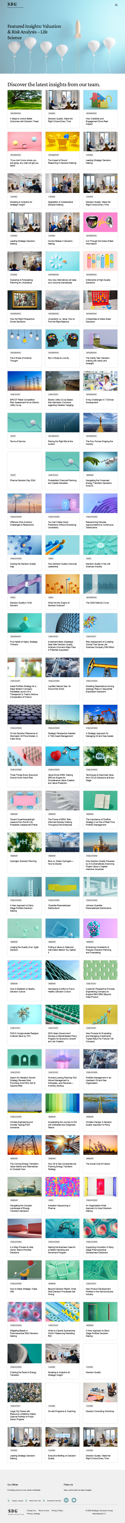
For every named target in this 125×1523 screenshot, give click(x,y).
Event (13, 436)
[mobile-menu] (114, 5)
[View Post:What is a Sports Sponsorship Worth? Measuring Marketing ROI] (63, 1312)
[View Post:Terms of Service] (25, 422)
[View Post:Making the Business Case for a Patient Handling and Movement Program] (63, 1228)
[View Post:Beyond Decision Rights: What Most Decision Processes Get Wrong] (63, 1270)
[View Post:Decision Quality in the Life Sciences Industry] (100, 545)
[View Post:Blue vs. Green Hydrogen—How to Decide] (63, 842)
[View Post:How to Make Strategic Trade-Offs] (25, 1270)
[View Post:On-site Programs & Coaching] (63, 1392)
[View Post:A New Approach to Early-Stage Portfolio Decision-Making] (25, 887)
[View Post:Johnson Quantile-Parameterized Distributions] (100, 887)
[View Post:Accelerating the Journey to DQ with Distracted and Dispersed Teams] (63, 1103)
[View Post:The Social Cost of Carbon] (100, 1145)
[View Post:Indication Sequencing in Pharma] (63, 1187)
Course (52, 113)
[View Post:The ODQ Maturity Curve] (100, 584)
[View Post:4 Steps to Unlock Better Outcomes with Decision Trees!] (25, 100)
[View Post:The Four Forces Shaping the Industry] (100, 422)
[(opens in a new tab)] (63, 100)
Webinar (89, 475)
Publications (16, 517)
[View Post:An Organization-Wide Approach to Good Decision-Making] (100, 1187)
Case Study (15, 394)
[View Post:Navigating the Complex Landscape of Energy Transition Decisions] (25, 1187)
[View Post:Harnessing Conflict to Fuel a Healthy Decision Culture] (63, 970)
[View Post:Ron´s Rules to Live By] (63, 339)
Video (51, 558)
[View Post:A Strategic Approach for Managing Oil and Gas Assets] (100, 714)
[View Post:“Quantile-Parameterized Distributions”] (63, 887)
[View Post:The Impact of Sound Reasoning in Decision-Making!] (63, 141)
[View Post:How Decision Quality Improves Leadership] (63, 545)
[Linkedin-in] (66, 1500)
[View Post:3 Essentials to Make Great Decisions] (100, 300)
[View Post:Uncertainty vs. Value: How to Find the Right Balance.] (63, 300)
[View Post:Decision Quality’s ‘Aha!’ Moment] (25, 584)
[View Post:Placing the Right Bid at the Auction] (63, 422)
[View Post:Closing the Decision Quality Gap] (25, 545)
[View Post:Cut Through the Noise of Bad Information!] (100, 222)
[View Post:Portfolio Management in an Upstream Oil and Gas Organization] (100, 1059)
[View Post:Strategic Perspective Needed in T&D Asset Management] (63, 714)
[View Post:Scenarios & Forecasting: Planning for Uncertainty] (25, 261)
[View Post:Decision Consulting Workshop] (100, 1392)
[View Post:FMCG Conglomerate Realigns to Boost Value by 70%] (25, 1014)
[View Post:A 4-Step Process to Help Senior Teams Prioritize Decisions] (25, 1228)
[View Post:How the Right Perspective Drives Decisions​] (25, 300)
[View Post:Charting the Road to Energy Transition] (25, 1353)
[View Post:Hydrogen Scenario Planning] (25, 842)
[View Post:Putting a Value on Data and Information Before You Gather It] (63, 928)
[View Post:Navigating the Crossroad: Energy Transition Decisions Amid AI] (100, 461)
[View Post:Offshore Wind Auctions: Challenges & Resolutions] (25, 503)
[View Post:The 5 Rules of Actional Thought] (25, 339)
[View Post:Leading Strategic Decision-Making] (25, 1437)
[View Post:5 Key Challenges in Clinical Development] (100, 381)
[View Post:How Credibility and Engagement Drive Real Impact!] (100, 100)
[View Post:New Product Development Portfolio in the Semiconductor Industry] (100, 1270)
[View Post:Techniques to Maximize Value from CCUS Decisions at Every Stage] (100, 756)
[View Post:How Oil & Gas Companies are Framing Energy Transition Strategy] (63, 1145)
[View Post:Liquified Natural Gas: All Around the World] (63, 667)
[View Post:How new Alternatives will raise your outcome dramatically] (63, 261)
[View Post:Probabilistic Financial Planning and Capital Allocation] (63, 461)
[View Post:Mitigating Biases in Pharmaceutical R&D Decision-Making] (25, 1312)
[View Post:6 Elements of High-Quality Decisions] (100, 261)
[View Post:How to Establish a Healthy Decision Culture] (25, 970)
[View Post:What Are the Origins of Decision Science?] (63, 584)
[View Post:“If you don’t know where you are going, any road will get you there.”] (25, 141)
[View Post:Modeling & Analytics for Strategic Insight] (63, 1353)
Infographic (16, 113)
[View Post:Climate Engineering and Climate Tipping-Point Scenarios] (25, 1103)
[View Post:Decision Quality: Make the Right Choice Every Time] (100, 1437)
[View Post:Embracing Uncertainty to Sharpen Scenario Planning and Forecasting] (100, 928)
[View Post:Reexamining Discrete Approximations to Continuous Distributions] (100, 503)
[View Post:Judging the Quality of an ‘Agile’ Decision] (25, 928)
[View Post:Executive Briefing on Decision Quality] (63, 1437)
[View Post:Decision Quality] (100, 1353)
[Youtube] (74, 1500)
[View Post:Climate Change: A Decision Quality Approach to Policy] (100, 1103)
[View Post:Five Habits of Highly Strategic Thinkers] (25, 623)
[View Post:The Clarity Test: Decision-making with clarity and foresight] (100, 339)
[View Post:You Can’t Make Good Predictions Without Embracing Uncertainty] (63, 503)
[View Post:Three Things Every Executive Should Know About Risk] (25, 756)
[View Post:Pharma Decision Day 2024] (25, 461)
